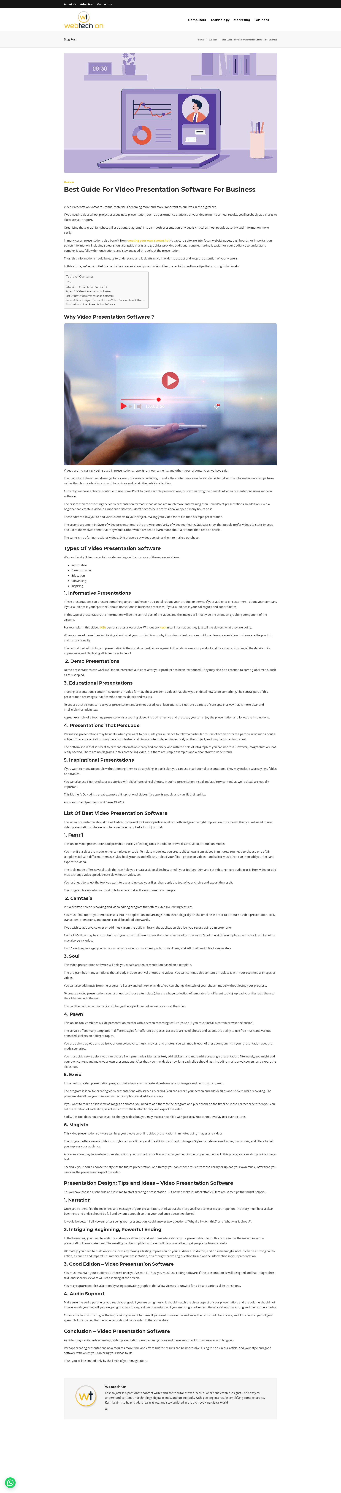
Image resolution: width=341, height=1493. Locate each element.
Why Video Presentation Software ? (86, 287)
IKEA (102, 627)
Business (262, 20)
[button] (10, 1482)
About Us (70, 4)
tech (163, 627)
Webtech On (271, 1486)
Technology (219, 20)
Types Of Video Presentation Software (88, 291)
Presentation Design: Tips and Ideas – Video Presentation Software (105, 300)
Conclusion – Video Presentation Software (90, 304)
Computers (197, 20)
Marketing (242, 20)
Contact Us (104, 4)
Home (201, 39)
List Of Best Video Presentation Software (90, 295)
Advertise (86, 4)
